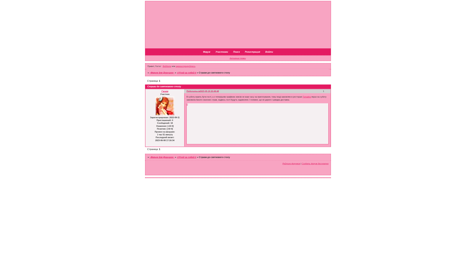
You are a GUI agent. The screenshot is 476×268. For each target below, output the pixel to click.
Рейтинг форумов (291, 163)
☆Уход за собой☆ (186, 72)
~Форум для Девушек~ (161, 72)
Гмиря (164, 91)
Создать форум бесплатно (315, 163)
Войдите (167, 66)
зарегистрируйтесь (185, 66)
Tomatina (307, 97)
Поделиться (193, 91)
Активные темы (238, 58)
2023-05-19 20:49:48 (209, 91)
